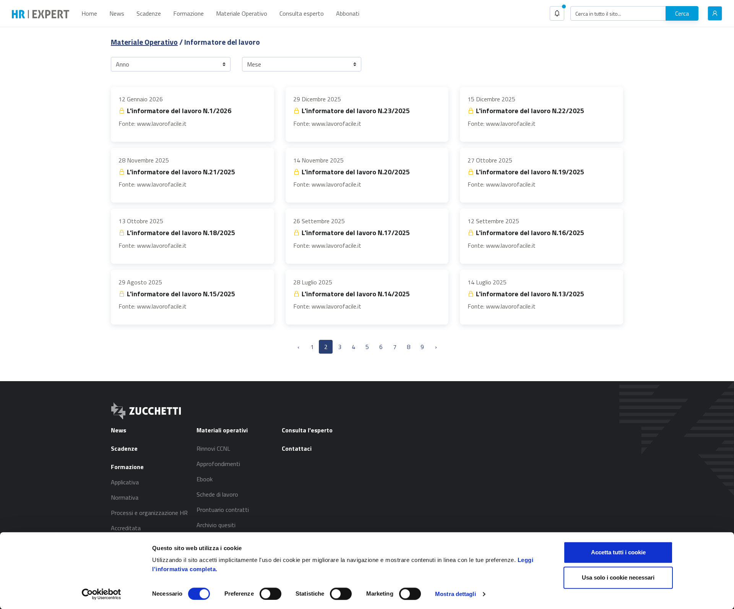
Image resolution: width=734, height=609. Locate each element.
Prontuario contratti (222, 509)
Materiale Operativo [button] (241, 13)
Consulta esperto (301, 13)
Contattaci (297, 448)
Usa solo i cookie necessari (618, 577)
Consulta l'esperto (307, 430)
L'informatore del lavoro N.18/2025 (180, 232)
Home (89, 13)
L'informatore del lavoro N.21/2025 (180, 172)
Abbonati (347, 13)
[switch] (270, 594)
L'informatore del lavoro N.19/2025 (529, 172)
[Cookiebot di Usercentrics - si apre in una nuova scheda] (101, 594)
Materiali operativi (222, 430)
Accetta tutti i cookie (618, 552)
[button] (557, 13)
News (116, 13)
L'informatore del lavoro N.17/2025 (355, 232)
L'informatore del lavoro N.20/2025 (355, 172)
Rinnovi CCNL (213, 448)
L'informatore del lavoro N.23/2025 (355, 111)
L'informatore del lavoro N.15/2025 (180, 294)
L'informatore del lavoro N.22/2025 (529, 111)
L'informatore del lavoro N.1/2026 (178, 111)
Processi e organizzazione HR (149, 512)
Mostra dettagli (455, 594)
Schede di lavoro (217, 494)
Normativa (124, 497)
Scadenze (148, 13)
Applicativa (125, 482)
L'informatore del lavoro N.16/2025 (529, 232)
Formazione (188, 13)
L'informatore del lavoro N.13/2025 (529, 294)
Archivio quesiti (215, 524)
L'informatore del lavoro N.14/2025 (355, 294)
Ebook (204, 479)
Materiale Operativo (144, 42)
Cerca (682, 13)
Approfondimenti (218, 463)
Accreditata (126, 528)
